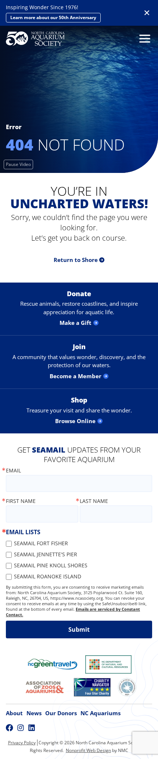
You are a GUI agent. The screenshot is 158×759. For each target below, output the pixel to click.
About (14, 713)
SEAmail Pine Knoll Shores (50, 565)
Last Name (94, 501)
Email (13, 470)
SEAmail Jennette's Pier (45, 554)
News (34, 713)
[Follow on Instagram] (20, 727)
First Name (21, 501)
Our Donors (61, 713)
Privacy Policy (22, 743)
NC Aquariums (100, 713)
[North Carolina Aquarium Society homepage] (35, 39)
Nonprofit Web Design (88, 750)
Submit (79, 629)
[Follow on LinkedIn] (31, 727)
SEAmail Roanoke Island (47, 576)
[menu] (143, 38)
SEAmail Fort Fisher (41, 543)
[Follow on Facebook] (9, 727)
